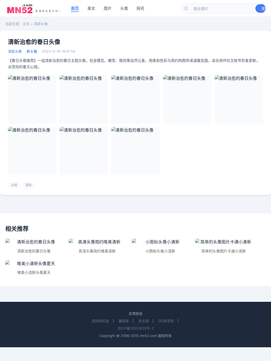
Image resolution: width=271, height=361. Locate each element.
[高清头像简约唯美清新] (97, 242)
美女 (91, 8)
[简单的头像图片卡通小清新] (223, 242)
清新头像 (41, 24)
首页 (75, 8)
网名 (140, 8)
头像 (124, 8)
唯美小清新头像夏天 (34, 272)
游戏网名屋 (100, 321)
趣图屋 (124, 321)
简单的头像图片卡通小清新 (223, 251)
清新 (28, 185)
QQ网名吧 (166, 321)
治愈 (14, 185)
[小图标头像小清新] (160, 242)
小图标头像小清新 (160, 251)
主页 (25, 24)
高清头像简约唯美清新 (97, 251)
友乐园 (143, 321)
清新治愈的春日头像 (34, 251)
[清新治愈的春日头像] (33, 242)
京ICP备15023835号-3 (135, 328)
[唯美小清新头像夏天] (33, 263)
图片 (108, 8)
